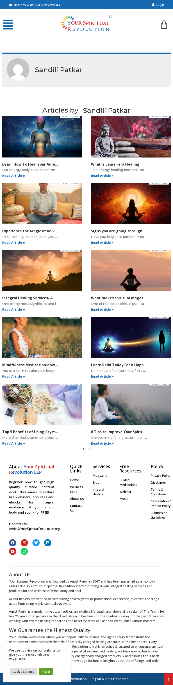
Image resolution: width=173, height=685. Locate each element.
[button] (168, 679)
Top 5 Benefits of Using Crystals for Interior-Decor (47, 431)
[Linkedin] (47, 542)
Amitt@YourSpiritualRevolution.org (34, 529)
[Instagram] (24, 542)
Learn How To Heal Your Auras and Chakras (41, 164)
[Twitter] (36, 542)
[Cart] (164, 25)
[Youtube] (12, 551)
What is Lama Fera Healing (115, 164)
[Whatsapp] (24, 551)
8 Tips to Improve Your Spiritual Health (126, 431)
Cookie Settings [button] (23, 671)
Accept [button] (46, 671)
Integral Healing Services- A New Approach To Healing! (52, 297)
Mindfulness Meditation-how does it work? (41, 364)
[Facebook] (12, 542)
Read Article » (13, 175)
